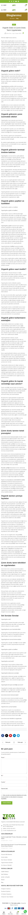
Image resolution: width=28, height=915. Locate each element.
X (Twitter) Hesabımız (6, 894)
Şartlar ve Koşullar (5, 877)
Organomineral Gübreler (7, 862)
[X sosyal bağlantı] (11, 1)
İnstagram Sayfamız (5, 888)
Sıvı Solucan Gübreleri (6, 865)
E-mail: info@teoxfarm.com (9, 830)
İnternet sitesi (4, 788)
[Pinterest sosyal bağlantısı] (18, 1)
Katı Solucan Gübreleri (6, 859)
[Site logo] (14, 5)
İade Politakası (4, 874)
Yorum (3, 757)
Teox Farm (9, 33)
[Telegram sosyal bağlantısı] (18, 735)
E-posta (3, 782)
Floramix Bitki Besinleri (6, 854)
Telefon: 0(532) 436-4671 (9, 828)
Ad (2, 775)
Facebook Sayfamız (5, 891)
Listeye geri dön (14, 742)
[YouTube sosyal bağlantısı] (16, 1)
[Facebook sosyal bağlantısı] (9, 1)
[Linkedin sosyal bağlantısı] (14, 735)
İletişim (3, 879)
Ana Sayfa (12, 18)
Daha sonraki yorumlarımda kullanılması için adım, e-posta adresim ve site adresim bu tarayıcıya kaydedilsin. (14, 797)
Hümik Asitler (4, 857)
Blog (17, 18)
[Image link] (9, 816)
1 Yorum (10, 840)
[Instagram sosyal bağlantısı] (14, 1)
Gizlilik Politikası (5, 871)
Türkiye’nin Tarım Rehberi (7, 896)
